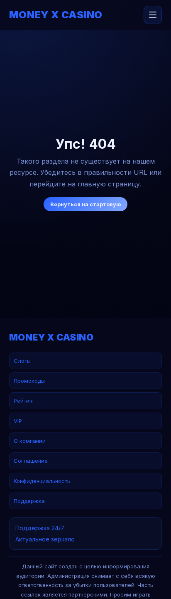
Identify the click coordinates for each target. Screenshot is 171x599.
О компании (30, 440)
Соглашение (31, 460)
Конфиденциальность (42, 481)
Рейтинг (24, 400)
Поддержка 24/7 (39, 527)
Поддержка (29, 501)
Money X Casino (56, 15)
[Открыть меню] (153, 15)
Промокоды (29, 380)
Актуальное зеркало (45, 539)
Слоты (22, 360)
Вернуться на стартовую (85, 204)
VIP (18, 421)
